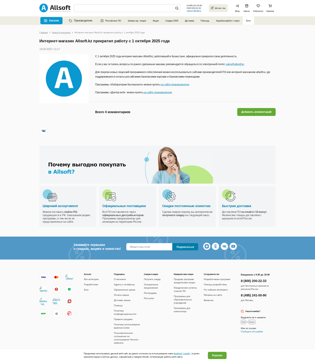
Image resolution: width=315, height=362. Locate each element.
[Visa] (43, 277)
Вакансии (208, 300)
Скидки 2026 (171, 20)
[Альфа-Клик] (56, 289)
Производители (83, 20)
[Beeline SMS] (43, 301)
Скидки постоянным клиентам (186, 206)
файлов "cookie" (182, 353)
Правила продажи (123, 319)
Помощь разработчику (215, 284)
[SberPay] (43, 289)
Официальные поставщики (124, 206)
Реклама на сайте (213, 295)
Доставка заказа (122, 300)
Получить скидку (152, 279)
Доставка (189, 20)
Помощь (205, 20)
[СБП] (56, 313)
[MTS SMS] (56, 301)
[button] (238, 8)
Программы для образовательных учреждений (183, 299)
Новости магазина (61, 32)
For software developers (216, 289)
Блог (248, 20)
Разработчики (91, 284)
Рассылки (149, 298)
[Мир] (43, 313)
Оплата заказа (121, 295)
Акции (156, 20)
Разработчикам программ (217, 279)
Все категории (91, 279)
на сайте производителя (174, 84)
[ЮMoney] (69, 277)
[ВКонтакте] (43, 131)
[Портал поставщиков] (69, 301)
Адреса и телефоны (124, 284)
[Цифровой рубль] (69, 313)
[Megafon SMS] (69, 289)
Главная (43, 32)
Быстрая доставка (236, 206)
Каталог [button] (54, 20)
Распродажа (150, 293)
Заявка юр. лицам (137, 20)
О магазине (120, 279)
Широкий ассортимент (60, 206)
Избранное (258, 11)
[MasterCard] (56, 277)
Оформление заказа (124, 289)
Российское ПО (113, 20)
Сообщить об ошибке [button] (252, 331)
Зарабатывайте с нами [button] (228, 20)
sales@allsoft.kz (235, 64)
